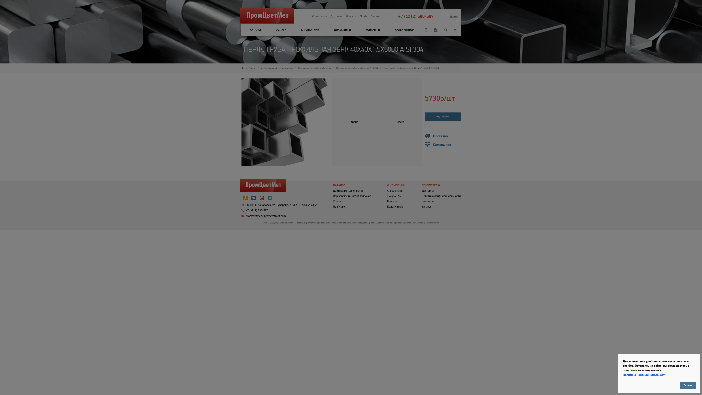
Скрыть (688, 385)
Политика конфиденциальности (644, 375)
